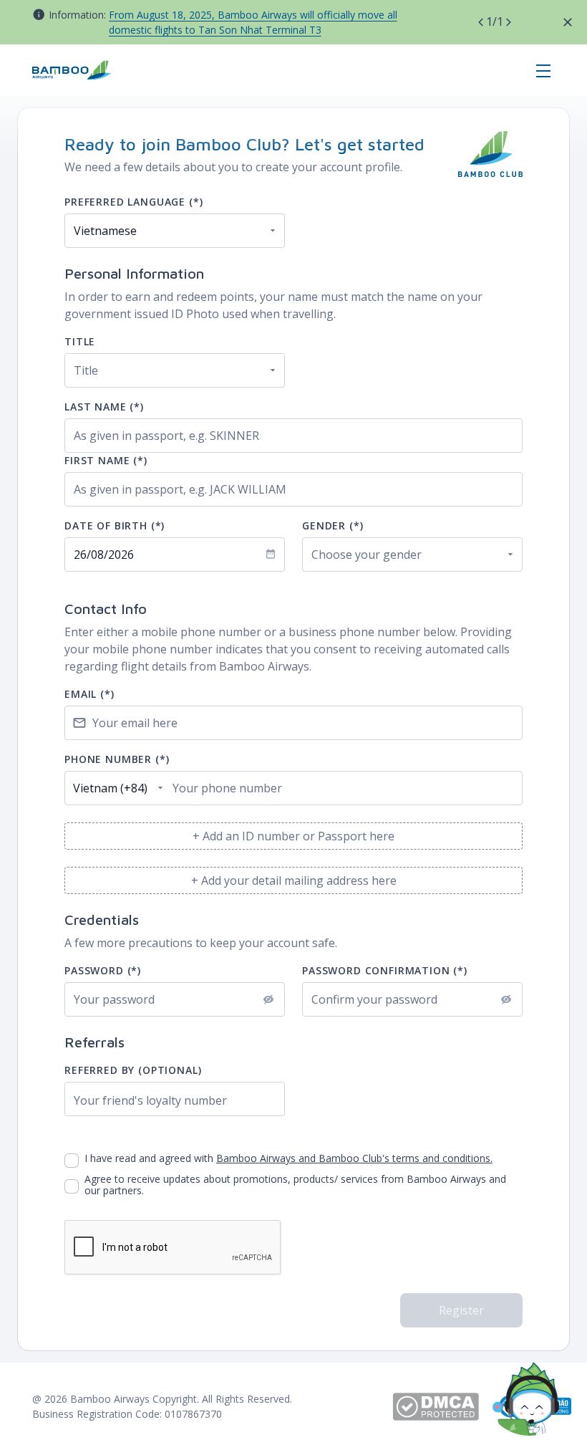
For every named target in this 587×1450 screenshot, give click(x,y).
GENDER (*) (332, 525)
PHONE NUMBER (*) (116, 759)
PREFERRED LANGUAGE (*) (133, 201)
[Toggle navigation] (543, 70)
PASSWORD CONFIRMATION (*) (384, 970)
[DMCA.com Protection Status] (444, 1407)
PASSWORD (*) (102, 970)
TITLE (79, 341)
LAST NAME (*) (104, 406)
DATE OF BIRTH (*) (114, 525)
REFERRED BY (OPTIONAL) (132, 1070)
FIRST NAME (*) (105, 460)
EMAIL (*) (89, 694)
